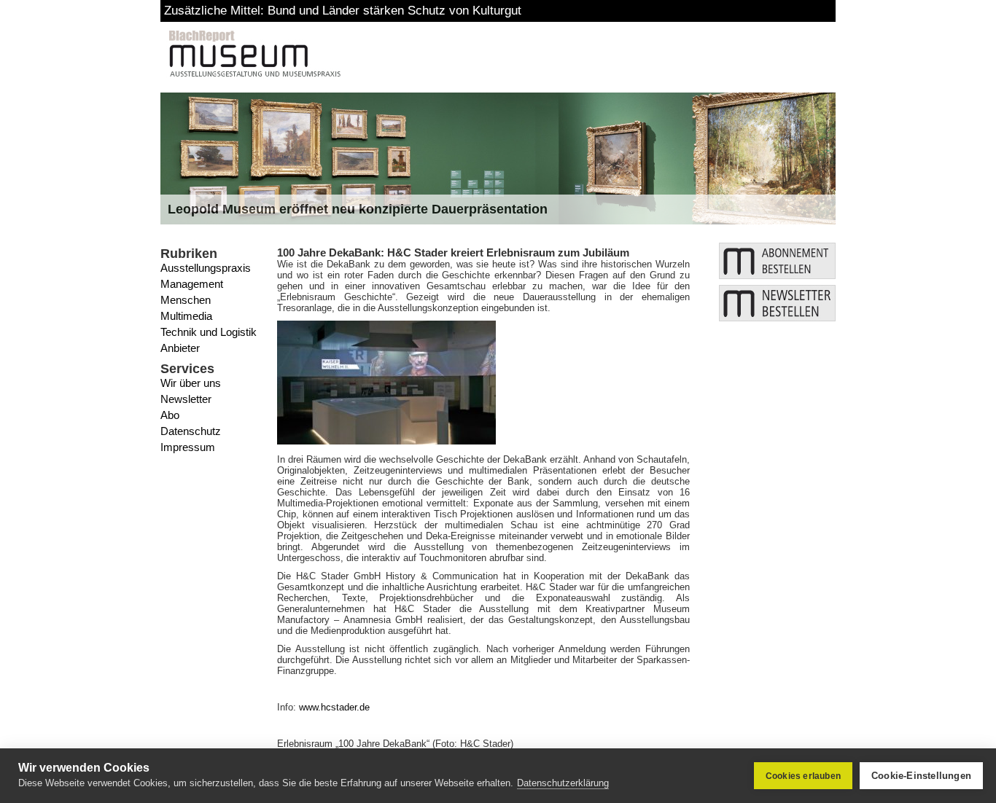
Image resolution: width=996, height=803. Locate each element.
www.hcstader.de (334, 707)
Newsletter (185, 399)
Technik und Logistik (208, 332)
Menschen (185, 300)
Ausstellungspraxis (205, 268)
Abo (169, 415)
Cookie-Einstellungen (921, 775)
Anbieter (180, 348)
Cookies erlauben (803, 776)
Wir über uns (190, 383)
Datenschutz (190, 431)
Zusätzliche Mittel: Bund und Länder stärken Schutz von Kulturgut (342, 10)
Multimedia (186, 316)
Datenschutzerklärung (563, 782)
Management (191, 284)
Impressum (187, 447)
